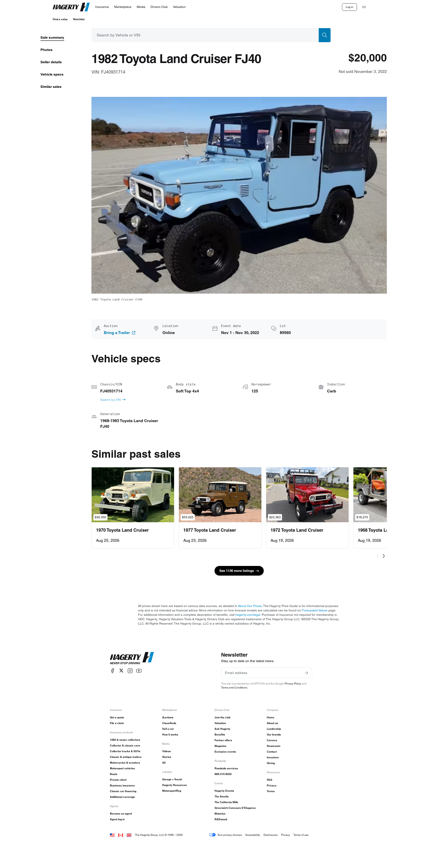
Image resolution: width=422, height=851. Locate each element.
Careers (272, 740)
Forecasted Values (314, 610)
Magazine (220, 745)
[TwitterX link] (121, 670)
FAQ (269, 779)
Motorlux (220, 813)
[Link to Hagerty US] (112, 834)
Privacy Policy (293, 683)
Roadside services (226, 768)
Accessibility (252, 834)
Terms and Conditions (234, 687)
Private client (118, 779)
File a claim (117, 723)
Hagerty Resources (174, 785)
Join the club (222, 717)
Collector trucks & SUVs (125, 751)
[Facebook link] (112, 670)
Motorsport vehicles (122, 768)
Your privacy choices (229, 834)
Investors (273, 757)
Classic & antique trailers (126, 756)
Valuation (220, 723)
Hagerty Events (224, 790)
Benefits (220, 734)
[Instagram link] (130, 670)
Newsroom (273, 745)
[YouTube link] (139, 670)
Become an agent (121, 813)
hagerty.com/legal (247, 614)
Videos (166, 751)
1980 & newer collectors (125, 739)
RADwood (221, 819)
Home (270, 717)
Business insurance (122, 785)
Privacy (271, 785)
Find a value (60, 19)
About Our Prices (250, 606)
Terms (271, 791)
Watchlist (79, 19)
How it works (170, 734)
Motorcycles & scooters (125, 762)
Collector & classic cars (125, 745)
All (164, 762)
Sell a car (168, 728)
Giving (271, 763)
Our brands (274, 734)
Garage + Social (172, 779)
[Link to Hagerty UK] (129, 834)
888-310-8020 (223, 774)
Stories (166, 756)
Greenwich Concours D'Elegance (235, 807)
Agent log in (117, 819)
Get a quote (117, 717)
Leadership (274, 728)
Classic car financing (123, 791)
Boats (113, 774)
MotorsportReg (171, 790)
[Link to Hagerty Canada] (120, 834)
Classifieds (169, 723)
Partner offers (223, 740)
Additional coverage (122, 796)
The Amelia (222, 796)
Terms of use (301, 834)
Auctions (167, 717)
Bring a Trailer (117, 333)
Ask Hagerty (222, 728)
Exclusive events (225, 751)
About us (272, 723)
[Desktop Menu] (364, 7)
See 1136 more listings (236, 571)
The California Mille (226, 802)
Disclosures (271, 834)
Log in (349, 6)
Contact (272, 751)
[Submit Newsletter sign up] (306, 673)
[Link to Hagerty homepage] (132, 658)
